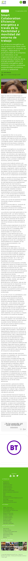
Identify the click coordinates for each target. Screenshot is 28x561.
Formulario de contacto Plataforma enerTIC (13, 497)
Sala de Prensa (6, 535)
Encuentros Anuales (7, 516)
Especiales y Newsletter (8, 523)
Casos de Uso (6, 528)
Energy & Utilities (7, 530)
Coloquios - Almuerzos (8, 514)
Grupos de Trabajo (7, 489)
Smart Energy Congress (8, 508)
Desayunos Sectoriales (8, 513)
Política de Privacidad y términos (18, 555)
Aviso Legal (5, 499)
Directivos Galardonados (8, 490)
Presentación (6, 481)
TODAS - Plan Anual (7, 507)
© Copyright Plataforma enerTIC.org (9, 554)
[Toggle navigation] (24, 2)
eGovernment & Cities (8, 534)
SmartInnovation (7, 520)
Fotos (4, 493)
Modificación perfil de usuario (10, 502)
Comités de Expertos (7, 487)
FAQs (4, 494)
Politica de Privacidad (8, 500)
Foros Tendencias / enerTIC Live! (10, 510)
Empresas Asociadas (7, 484)
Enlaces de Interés (7, 496)
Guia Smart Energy (7, 521)
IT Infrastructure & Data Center (10, 531)
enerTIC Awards (6, 511)
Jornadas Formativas (7, 517)
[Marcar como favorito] (20, 429)
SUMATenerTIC (6, 483)
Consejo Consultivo (7, 486)
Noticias (5, 537)
